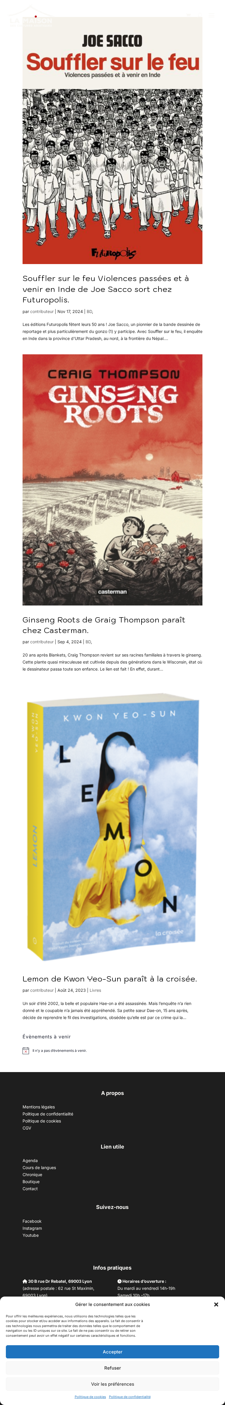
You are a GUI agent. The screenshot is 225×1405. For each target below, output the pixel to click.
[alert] (60, 1050)
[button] (216, 1304)
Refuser (112, 1368)
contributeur (42, 311)
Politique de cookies (90, 1397)
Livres (95, 990)
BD (89, 311)
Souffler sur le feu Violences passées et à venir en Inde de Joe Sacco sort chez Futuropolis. (106, 289)
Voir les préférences (112, 1384)
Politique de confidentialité (130, 1397)
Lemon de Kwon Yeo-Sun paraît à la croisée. (110, 979)
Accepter (112, 1352)
